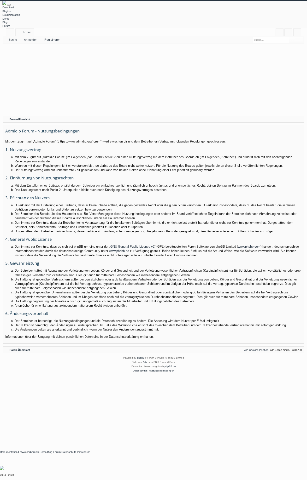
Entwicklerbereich (28, 452)
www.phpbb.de (119, 251)
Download (8, 7)
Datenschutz (68, 452)
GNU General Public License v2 (132, 246)
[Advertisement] (153, 79)
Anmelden (30, 39)
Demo (5, 18)
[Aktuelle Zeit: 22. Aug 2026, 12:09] (299, 119)
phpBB (141, 357)
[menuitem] (279, 32)
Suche (13, 39)
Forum (6, 25)
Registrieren (52, 39)
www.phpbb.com (249, 246)
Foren (27, 32)
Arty (145, 362)
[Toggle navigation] (9, 5)
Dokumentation (11, 14)
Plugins (6, 11)
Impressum (83, 452)
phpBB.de (170, 366)
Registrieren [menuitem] (298, 33)
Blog (4, 22)
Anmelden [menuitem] (289, 33)
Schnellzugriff (11, 33)
